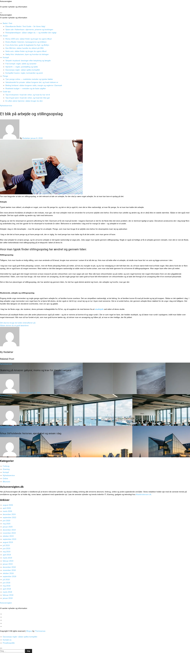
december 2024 (9, 514)
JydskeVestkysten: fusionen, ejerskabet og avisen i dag (30, 401)
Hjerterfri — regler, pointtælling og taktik (21, 67)
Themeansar (40, 631)
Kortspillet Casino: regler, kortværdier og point (24, 73)
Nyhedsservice (6, 106)
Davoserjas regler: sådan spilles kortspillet (22, 70)
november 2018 (9, 570)
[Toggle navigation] (1, 12)
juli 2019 (6, 545)
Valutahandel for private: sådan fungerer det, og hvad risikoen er (31, 82)
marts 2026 (7, 511)
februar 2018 (8, 595)
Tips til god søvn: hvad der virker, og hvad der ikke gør (27, 98)
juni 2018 (6, 583)
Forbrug (6, 466)
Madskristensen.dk (143, 494)
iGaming (6, 469)
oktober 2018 (8, 573)
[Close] (1, 648)
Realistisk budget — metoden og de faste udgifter (25, 88)
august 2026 (8, 505)
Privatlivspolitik (9, 643)
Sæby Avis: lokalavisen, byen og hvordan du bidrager (27, 54)
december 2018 (9, 567)
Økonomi (6, 482)
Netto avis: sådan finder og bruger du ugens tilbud (25, 51)
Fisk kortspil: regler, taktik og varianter (20, 64)
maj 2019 (6, 552)
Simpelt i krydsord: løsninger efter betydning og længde (28, 61)
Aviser (5, 36)
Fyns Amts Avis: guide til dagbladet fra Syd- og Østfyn (27, 45)
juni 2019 (6, 548)
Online (5, 478)
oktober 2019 (8, 536)
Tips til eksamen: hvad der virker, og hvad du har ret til (27, 95)
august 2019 (8, 542)
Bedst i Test (7, 23)
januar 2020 (8, 527)
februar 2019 (8, 561)
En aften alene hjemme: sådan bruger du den (24, 101)
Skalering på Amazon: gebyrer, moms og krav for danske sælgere (35, 370)
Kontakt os (7, 640)
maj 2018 (6, 586)
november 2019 (9, 533)
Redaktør (26, 138)
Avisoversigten (6, 1)
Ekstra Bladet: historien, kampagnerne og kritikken (26, 42)
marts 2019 (7, 558)
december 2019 (9, 530)
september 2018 (9, 576)
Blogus (29, 631)
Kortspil (6, 57)
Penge (5, 76)
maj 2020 (6, 524)
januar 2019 (8, 564)
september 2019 (9, 539)
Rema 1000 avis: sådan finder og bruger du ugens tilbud (28, 39)
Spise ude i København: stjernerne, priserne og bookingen (29, 29)
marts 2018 (7, 592)
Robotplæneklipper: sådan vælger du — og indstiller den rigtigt (30, 33)
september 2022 (9, 517)
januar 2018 (8, 598)
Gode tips (7, 92)
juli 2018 (6, 579)
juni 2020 (6, 521)
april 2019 (7, 555)
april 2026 (7, 508)
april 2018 (7, 589)
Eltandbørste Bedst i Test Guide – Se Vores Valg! (25, 26)
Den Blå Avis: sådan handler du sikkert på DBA (24, 48)
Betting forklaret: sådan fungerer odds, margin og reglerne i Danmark (33, 85)
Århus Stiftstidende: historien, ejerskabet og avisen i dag (30, 433)
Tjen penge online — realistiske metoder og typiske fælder (29, 79)
